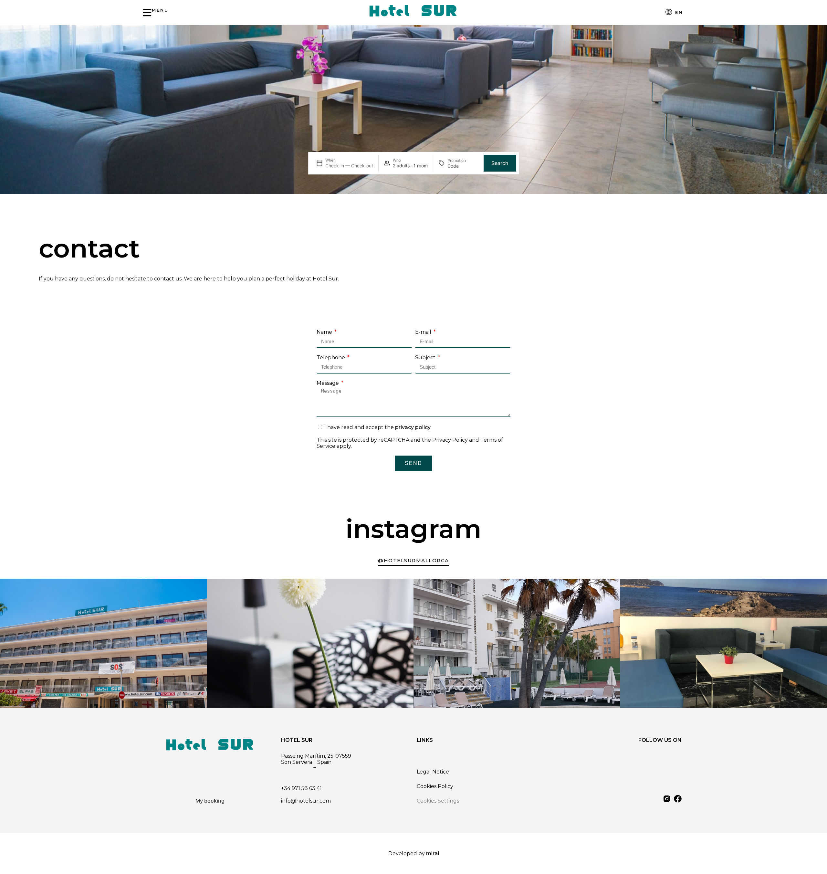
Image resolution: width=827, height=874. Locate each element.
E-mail (424, 332)
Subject (426, 357)
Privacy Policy (450, 440)
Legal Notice (433, 772)
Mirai (432, 853)
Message (328, 383)
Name (325, 332)
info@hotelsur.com (306, 801)
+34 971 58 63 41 (301, 788)
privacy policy (413, 427)
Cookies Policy (435, 786)
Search (499, 163)
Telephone (331, 357)
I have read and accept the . (378, 427)
